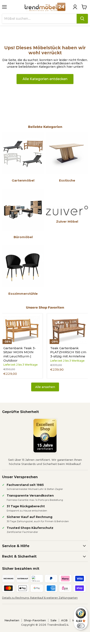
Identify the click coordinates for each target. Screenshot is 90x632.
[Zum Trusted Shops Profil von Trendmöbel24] (45, 435)
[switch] (81, 626)
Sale (53, 620)
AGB (64, 620)
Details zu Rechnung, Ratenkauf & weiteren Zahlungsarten (40, 597)
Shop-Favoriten (35, 620)
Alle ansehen (45, 387)
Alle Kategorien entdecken (45, 79)
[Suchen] (82, 18)
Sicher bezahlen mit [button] (20, 568)
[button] (75, 6)
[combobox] (39, 18)
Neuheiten (11, 620)
